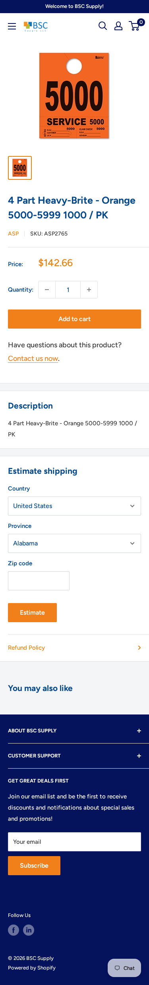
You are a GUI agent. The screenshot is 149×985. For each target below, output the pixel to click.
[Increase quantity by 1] (89, 289)
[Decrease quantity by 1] (47, 289)
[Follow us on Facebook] (13, 930)
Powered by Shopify (32, 968)
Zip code (20, 563)
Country (19, 488)
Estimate (32, 612)
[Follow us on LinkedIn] (28, 930)
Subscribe (34, 865)
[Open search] (103, 25)
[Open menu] (12, 26)
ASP (13, 233)
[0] (134, 26)
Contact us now (33, 358)
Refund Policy (26, 647)
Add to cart (74, 319)
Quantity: (20, 289)
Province (19, 525)
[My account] (118, 25)
